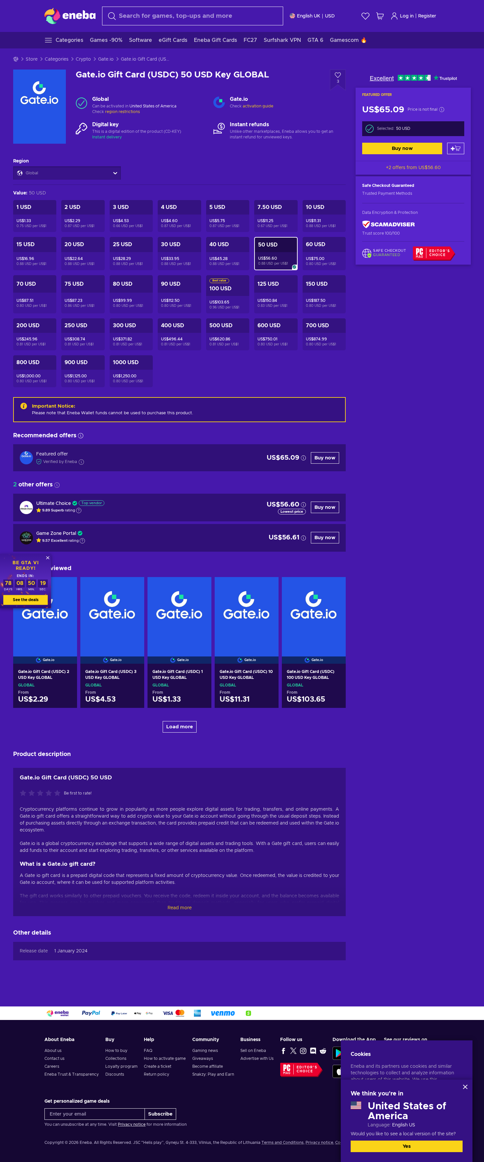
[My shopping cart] (380, 16)
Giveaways (202, 1058)
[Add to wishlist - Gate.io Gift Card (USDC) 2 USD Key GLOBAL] (66, 587)
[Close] (465, 1087)
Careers (51, 1066)
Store (32, 59)
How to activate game (165, 1058)
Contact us (54, 1058)
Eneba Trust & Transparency (71, 1074)
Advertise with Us (257, 1058)
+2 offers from (413, 167)
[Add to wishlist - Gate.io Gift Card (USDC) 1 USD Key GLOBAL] (200, 587)
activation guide (258, 106)
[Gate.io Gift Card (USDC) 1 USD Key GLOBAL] (179, 612)
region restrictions (122, 112)
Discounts (114, 1074)
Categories (56, 59)
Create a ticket (157, 1066)
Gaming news (205, 1051)
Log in (407, 16)
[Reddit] (323, 1051)
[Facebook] (283, 1051)
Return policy (156, 1074)
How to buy (116, 1051)
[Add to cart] (455, 148)
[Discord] (313, 1051)
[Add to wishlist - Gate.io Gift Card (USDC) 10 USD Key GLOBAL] (267, 587)
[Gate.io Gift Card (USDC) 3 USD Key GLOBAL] (112, 612)
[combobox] (193, 16)
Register (427, 16)
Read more (180, 908)
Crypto (83, 59)
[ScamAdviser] (388, 224)
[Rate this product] (42, 794)
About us (53, 1051)
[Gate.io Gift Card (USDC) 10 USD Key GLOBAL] (247, 612)
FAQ (148, 1051)
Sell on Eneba (253, 1051)
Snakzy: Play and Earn (213, 1074)
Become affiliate (207, 1066)
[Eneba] (69, 16)
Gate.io (106, 59)
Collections (115, 1058)
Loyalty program (121, 1066)
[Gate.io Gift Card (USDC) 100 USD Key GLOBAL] (314, 612)
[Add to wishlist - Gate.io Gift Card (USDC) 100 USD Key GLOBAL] (334, 587)
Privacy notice (132, 1124)
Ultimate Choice (53, 503)
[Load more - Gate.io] (219, 103)
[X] (293, 1051)
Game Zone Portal (56, 533)
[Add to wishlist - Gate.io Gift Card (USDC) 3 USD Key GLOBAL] (133, 587)
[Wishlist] (365, 16)
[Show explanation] (78, 510)
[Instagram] (303, 1051)
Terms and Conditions (282, 1143)
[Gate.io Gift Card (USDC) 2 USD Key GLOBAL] (45, 612)
